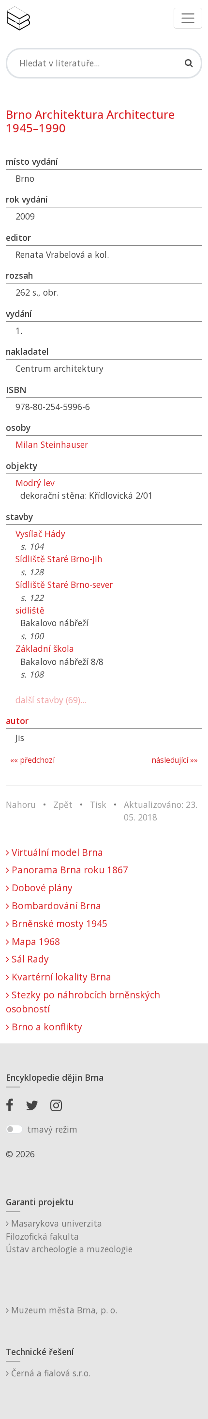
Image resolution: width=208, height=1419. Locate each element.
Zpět (63, 804)
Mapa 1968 (34, 941)
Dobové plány (41, 887)
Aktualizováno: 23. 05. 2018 (160, 811)
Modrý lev (35, 483)
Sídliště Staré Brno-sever (64, 584)
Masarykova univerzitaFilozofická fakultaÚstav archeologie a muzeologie (69, 1236)
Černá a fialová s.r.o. (49, 1373)
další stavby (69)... (50, 700)
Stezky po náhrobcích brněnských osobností (83, 1001)
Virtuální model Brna (56, 852)
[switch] (14, 1129)
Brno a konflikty (45, 1026)
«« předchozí (32, 760)
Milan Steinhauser (51, 444)
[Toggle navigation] (188, 18)
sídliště (30, 610)
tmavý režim (52, 1129)
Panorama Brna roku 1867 (68, 869)
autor (17, 720)
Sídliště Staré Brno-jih (59, 559)
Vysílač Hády (40, 533)
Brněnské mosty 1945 (58, 923)
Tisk (98, 804)
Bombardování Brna (55, 905)
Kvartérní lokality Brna (60, 976)
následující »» (174, 760)
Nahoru (21, 804)
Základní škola (44, 648)
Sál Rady (29, 958)
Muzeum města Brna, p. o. (63, 1310)
